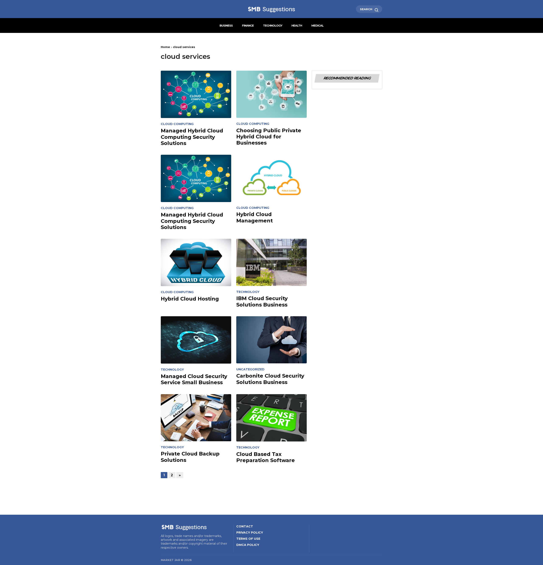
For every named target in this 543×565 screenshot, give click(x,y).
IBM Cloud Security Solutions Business (262, 301)
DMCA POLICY (247, 545)
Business (226, 25)
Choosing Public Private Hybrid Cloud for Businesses (268, 136)
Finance (248, 25)
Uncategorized (250, 369)
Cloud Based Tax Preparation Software (265, 457)
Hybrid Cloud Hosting (190, 299)
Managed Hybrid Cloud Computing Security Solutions (192, 137)
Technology (272, 25)
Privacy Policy (249, 532)
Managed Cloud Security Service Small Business (194, 379)
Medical (317, 25)
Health (296, 25)
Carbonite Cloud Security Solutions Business (270, 379)
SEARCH (366, 9)
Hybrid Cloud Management (254, 217)
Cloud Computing (177, 124)
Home (165, 47)
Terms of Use (248, 539)
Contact (244, 526)
